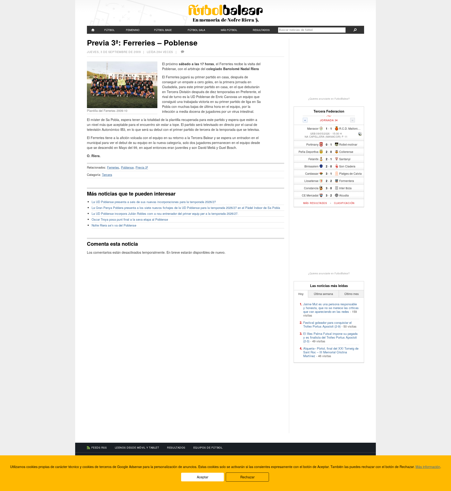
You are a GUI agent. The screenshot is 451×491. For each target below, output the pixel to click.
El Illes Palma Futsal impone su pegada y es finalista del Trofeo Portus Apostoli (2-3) (330, 337)
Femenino (133, 30)
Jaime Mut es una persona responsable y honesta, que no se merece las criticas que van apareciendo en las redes (331, 308)
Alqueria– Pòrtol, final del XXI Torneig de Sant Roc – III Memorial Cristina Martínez (330, 352)
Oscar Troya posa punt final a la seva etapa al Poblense (130, 219)
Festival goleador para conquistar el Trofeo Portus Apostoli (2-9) (327, 324)
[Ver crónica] (360, 134)
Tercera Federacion (329, 111)
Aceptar (202, 477)
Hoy (300, 294)
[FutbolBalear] (93, 30)
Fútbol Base (163, 30)
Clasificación (344, 203)
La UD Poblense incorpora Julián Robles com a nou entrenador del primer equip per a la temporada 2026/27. (165, 213)
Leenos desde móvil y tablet (137, 447)
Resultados (261, 30)
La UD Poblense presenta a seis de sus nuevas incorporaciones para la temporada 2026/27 (154, 202)
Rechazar (247, 477)
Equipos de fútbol (207, 447)
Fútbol (109, 30)
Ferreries (113, 167)
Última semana (323, 294)
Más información (428, 466)
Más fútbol (229, 30)
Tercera (107, 174)
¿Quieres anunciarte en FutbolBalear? (329, 98)
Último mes (351, 294)
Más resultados (315, 203)
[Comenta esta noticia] (182, 52)
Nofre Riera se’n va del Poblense (114, 225)
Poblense (127, 167)
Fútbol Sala (196, 30)
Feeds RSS (99, 447)
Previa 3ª (142, 167)
